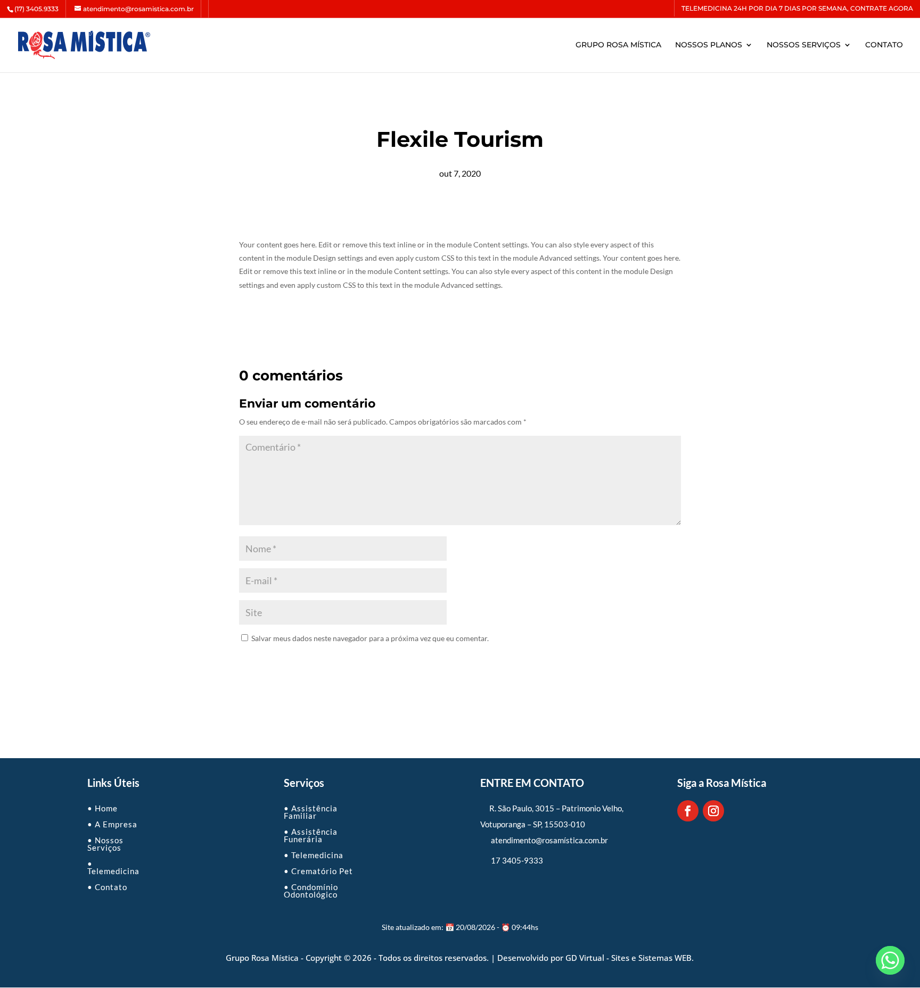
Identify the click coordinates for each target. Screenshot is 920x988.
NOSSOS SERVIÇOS (804, 45)
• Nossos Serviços (105, 843)
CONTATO (884, 45)
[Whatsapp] (890, 960)
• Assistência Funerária (311, 835)
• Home (102, 807)
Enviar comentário (288, 664)
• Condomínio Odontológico (311, 890)
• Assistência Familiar (311, 811)
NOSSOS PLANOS (708, 45)
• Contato (107, 886)
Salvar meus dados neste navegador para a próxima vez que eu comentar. (370, 638)
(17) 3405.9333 (36, 9)
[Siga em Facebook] (688, 810)
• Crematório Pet (318, 870)
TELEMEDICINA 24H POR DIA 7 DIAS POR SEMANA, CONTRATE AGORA (797, 8)
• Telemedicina (113, 867)
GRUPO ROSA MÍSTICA (618, 45)
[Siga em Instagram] (713, 810)
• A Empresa (112, 823)
